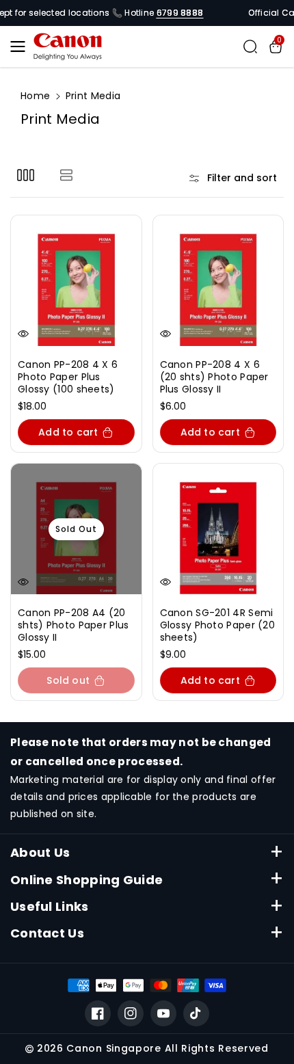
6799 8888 (180, 12)
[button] (22, 46)
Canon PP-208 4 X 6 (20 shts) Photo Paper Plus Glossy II (214, 377)
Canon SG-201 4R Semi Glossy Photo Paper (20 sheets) (218, 625)
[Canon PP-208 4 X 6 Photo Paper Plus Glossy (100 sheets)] (76, 280)
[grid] (25, 174)
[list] (66, 174)
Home (35, 96)
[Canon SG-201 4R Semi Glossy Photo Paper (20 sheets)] (218, 529)
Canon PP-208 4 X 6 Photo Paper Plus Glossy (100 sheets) (68, 377)
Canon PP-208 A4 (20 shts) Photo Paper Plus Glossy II (73, 625)
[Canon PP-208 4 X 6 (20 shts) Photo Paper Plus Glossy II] (218, 280)
